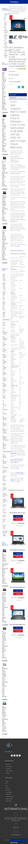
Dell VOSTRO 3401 (5, 391)
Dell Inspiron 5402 (4, 344)
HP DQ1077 (4, 404)
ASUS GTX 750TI (4, 324)
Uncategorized (7, 50)
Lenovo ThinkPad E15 (5, 489)
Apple (5, 24)
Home (10, 6)
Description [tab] (13, 94)
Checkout (8, 773)
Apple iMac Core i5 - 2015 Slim (4, 295)
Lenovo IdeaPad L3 (5, 472)
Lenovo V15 (4, 505)
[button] (24, 18)
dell (3, 328)
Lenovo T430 (4, 484)
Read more (18, 553)
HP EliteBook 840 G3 (5, 418)
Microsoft (6, 47)
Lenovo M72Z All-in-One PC (4, 478)
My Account (8, 764)
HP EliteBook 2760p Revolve (5, 430)
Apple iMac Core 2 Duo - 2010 (4, 286)
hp (3, 400)
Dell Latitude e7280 (4, 379)
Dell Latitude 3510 (4, 350)
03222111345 (16, 827)
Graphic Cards (9, 798)
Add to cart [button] (18, 516)
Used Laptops (20, 6)
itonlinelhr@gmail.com (16, 834)
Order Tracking (9, 771)
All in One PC (5, 19)
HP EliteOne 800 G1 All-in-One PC (5, 445)
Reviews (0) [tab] (13, 98)
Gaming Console (9, 796)
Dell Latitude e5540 (4, 367)
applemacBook (6, 319)
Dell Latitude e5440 (4, 356)
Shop (14, 6)
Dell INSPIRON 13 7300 (5, 333)
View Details (18, 519)
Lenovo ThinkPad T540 (5, 495)
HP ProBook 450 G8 (5, 462)
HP (4, 40)
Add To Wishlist (19, 525)
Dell (5, 27)
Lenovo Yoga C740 (4, 527)
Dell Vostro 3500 (4, 396)
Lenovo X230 (4, 516)
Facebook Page (19, 473)
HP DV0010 (4, 413)
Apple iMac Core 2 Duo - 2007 (4, 277)
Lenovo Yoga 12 (4, 521)
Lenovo (5, 43)
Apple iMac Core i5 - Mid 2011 (4, 305)
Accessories (6, 14)
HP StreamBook (5, 466)
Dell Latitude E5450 (4, 361)
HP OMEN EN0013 (4, 456)
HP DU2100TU (5, 408)
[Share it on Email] (23, 88)
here (18, 246)
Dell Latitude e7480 (4, 385)
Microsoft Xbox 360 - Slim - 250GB (5, 533)
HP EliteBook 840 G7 (5, 424)
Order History (9, 766)
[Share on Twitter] (19, 88)
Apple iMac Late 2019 (4, 314)
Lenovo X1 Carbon (4, 511)
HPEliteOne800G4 (7, 451)
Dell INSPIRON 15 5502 (5, 338)
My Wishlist (8, 768)
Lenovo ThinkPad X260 (5, 501)
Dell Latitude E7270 (4, 373)
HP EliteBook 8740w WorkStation (5, 438)
